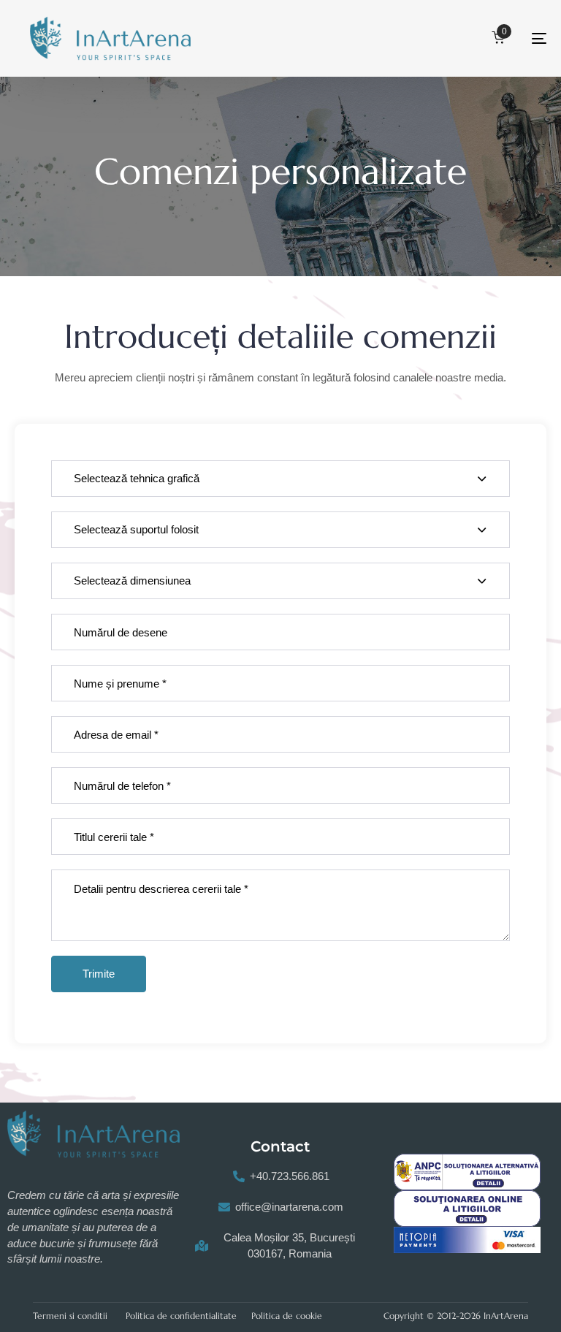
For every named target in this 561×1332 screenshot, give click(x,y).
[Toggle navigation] (457, 38)
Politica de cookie (286, 1315)
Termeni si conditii (70, 1315)
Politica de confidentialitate (181, 1315)
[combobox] (280, 478)
